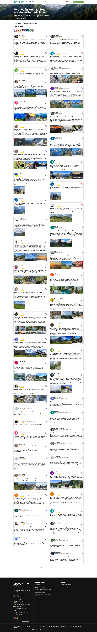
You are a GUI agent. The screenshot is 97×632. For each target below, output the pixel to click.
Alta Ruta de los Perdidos (40, 592)
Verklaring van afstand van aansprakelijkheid (57, 626)
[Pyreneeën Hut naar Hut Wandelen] (22, 584)
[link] (22, 606)
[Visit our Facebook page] (14, 596)
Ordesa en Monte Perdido (65, 587)
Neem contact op (78, 1)
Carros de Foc (63, 590)
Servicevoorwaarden (43, 626)
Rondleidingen (33, 1)
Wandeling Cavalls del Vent (40, 590)
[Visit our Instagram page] (18, 596)
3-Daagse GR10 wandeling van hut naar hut (43, 589)
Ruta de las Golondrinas (39, 595)
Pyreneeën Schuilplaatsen (65, 586)
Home (27, 1)
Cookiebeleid (34, 629)
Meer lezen (16, 46)
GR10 (61, 589)
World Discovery (25, 621)
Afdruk (79, 626)
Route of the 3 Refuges (39, 586)
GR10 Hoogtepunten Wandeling (41, 587)
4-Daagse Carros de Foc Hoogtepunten (42, 594)
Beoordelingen (35, 626)
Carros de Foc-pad (38, 584)
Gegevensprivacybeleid (72, 626)
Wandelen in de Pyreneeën (44, 1)
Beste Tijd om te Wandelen (66, 584)
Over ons (55, 1)
